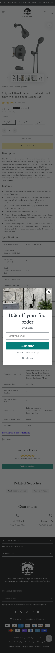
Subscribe (27, 345)
